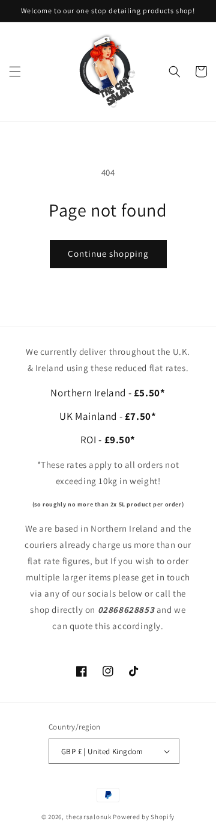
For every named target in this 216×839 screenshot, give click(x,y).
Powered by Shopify (144, 817)
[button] (15, 71)
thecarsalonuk (89, 817)
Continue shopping (108, 253)
